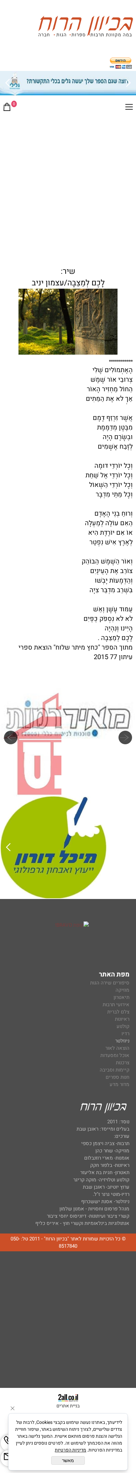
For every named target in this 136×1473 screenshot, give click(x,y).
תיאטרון (121, 997)
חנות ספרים (117, 1077)
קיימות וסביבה (114, 1069)
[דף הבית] (85, 27)
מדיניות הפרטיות (70, 1450)
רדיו (125, 1033)
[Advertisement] (68, 188)
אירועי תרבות (116, 1004)
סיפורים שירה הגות (109, 982)
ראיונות (122, 1019)
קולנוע (122, 1026)
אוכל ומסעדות (114, 1055)
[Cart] (7, 108)
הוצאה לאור (117, 1048)
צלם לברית (118, 1011)
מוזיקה (122, 990)
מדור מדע (119, 1084)
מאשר (68, 1460)
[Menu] (129, 108)
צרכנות (122, 1062)
